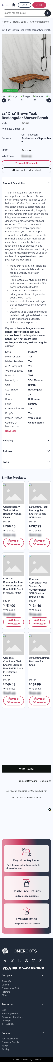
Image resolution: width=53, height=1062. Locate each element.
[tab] (27, 781)
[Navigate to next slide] (49, 100)
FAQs (4, 995)
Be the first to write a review (26, 797)
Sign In (24, 5)
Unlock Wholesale (28, 163)
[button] (26, 797)
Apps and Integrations (12, 1017)
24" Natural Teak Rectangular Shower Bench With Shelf (38, 512)
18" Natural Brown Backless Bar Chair (39, 661)
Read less (10, 431)
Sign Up (39, 5)
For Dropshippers (10, 1038)
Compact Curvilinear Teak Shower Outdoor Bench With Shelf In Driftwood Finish (13, 666)
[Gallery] (26, 100)
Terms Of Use (8, 1024)
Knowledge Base (10, 1013)
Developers (7, 1020)
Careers (5, 984)
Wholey (5, 1049)
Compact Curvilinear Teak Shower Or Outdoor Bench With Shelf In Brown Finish (38, 588)
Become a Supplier (11, 1042)
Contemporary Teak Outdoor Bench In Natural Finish (12, 512)
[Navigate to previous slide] (4, 100)
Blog (4, 1010)
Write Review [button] (26, 769)
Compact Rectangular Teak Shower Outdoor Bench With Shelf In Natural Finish (13, 585)
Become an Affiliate (11, 988)
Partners (6, 991)
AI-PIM (5, 1045)
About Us (6, 981)
